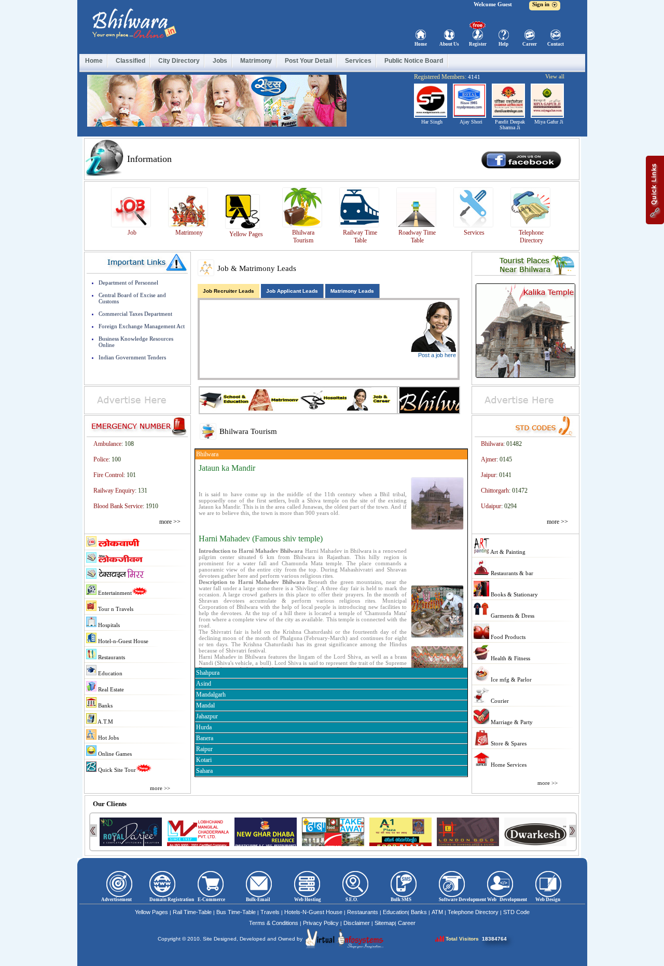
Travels (270, 912)
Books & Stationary (513, 594)
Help (503, 44)
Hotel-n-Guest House (122, 641)
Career (529, 44)
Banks (104, 705)
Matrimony (256, 60)
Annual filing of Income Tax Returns (143, 358)
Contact (555, 44)
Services (358, 60)
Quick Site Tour (116, 770)
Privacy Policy (321, 923)
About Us (449, 44)
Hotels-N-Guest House (313, 912)
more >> (170, 521)
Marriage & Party (511, 722)
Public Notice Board (413, 60)
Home (420, 44)
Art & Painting (507, 552)
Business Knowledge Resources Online (136, 329)
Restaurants (110, 657)
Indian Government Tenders (132, 345)
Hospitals (108, 625)
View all (554, 76)
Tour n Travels (114, 609)
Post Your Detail (308, 60)
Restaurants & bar (511, 573)
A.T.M (104, 721)
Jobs (220, 60)
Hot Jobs (107, 737)
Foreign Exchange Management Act (142, 314)
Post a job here (437, 355)
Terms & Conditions (273, 923)
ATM (437, 912)
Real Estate (110, 689)
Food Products (507, 637)
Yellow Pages (151, 912)
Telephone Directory (473, 912)
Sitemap (385, 923)
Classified (130, 60)
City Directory (179, 60)
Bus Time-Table (236, 912)
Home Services (508, 764)
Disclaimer (356, 923)
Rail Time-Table (192, 912)
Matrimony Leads (352, 291)
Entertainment (114, 593)
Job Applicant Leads (292, 291)
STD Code (516, 912)
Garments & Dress (511, 616)
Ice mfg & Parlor (510, 679)
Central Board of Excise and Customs (132, 286)
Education (109, 673)
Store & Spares (508, 743)
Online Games (114, 754)
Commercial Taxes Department (135, 301)
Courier (499, 701)
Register (478, 44)
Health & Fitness (509, 658)
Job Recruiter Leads (228, 291)
